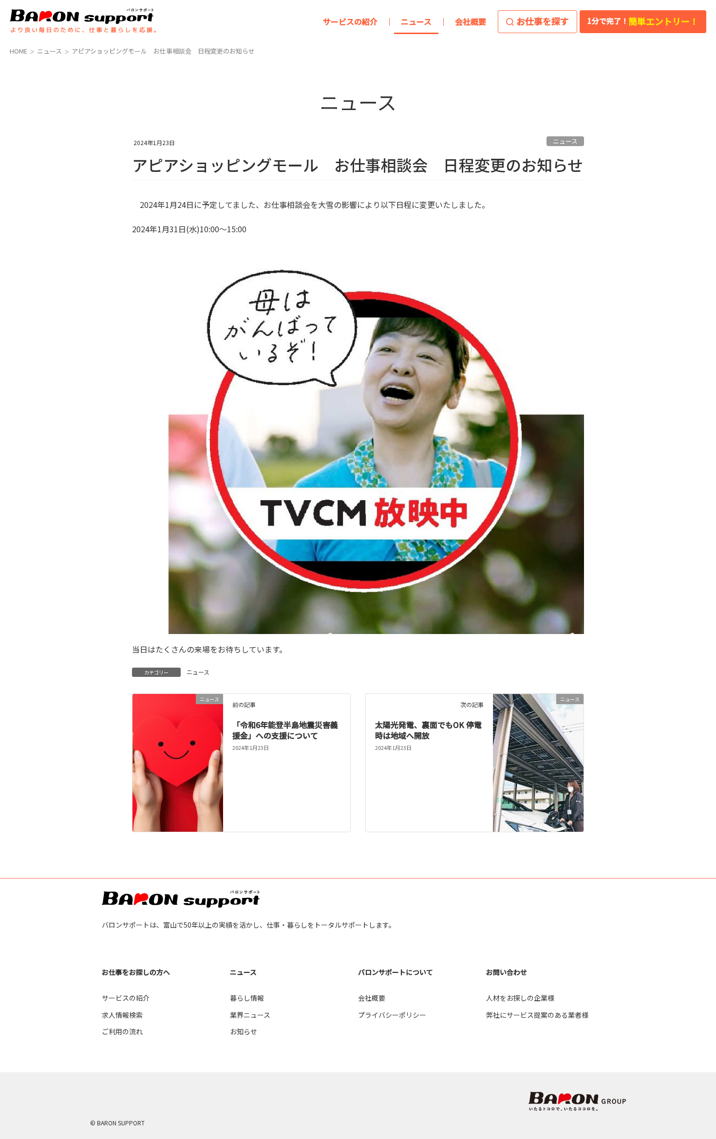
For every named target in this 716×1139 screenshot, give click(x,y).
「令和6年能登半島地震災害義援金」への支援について (285, 730)
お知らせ (243, 1031)
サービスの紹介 (126, 998)
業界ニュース (250, 1015)
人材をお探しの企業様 (520, 998)
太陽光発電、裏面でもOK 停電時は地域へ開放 (428, 730)
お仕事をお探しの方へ (136, 972)
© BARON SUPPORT (117, 1123)
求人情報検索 (122, 1015)
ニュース (565, 141)
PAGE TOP (690, 956)
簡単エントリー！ (642, 21)
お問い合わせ (506, 972)
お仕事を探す (542, 21)
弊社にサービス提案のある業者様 (537, 1015)
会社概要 (371, 998)
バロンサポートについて (395, 972)
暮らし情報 (247, 998)
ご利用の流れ (122, 1031)
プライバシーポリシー (392, 1015)
